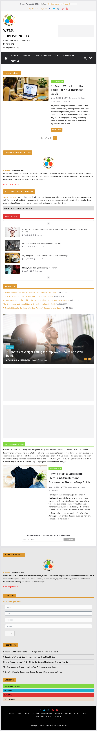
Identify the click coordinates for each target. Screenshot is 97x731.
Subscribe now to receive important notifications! (48, 535)
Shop (57, 55)
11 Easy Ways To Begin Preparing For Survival (40, 268)
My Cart (44, 8)
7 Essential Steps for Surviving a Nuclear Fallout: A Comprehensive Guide (32, 308)
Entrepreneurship (43, 55)
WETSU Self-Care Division (28, 360)
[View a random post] (91, 58)
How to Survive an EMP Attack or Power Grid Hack (42, 243)
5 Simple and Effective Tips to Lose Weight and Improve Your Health (30, 292)
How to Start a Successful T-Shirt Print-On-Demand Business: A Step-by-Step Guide (36, 300)
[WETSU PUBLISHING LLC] (6, 58)
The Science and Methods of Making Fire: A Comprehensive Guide (29, 304)
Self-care (10, 347)
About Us (15, 61)
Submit (10, 633)
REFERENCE (84, 714)
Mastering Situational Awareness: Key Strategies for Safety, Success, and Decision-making (54, 230)
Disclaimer (7, 170)
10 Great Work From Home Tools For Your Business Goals (69, 89)
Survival (15, 55)
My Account (33, 8)
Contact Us (68, 55)
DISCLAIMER (58, 714)
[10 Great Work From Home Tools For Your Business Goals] (25, 89)
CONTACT (19, 714)
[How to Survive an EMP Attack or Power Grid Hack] (12, 245)
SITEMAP (58, 717)
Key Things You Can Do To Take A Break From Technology (44, 256)
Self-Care (26, 55)
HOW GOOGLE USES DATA (44, 717)
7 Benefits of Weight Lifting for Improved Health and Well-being (28, 296)
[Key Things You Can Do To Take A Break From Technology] (12, 258)
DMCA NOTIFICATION (71, 714)
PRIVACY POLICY (46, 714)
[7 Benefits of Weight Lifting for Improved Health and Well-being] (48, 315)
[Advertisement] (76, 31)
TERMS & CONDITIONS (32, 714)
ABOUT (11, 714)
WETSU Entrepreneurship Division (75, 98)
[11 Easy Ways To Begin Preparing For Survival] (12, 270)
